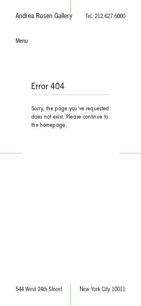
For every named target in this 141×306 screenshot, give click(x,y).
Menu (22, 41)
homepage (52, 125)
